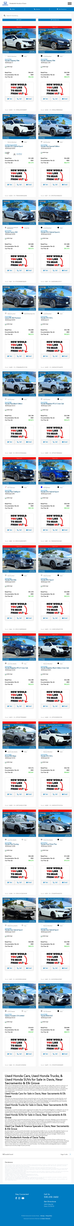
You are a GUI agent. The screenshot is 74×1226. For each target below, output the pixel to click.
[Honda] (5, 4)
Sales (13, 9)
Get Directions (62, 9)
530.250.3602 (51, 1197)
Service (38, 9)
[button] (34, 40)
